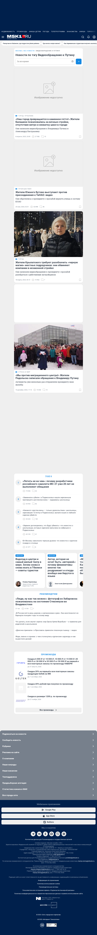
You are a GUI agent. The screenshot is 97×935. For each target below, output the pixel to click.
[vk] (39, 834)
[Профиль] (94, 37)
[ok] (45, 834)
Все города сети (10, 795)
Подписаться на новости (14, 734)
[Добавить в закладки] (80, 136)
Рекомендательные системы (48, 887)
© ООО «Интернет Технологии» (48, 919)
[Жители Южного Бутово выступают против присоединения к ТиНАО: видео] (48, 164)
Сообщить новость (11, 740)
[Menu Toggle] (3, 37)
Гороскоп (91, 31)
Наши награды (9, 764)
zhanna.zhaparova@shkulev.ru (41, 869)
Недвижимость (8, 31)
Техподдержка (9, 777)
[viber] (57, 834)
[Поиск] (83, 37)
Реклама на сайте (10, 752)
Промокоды (22, 31)
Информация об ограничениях (48, 880)
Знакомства (72, 31)
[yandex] (64, 834)
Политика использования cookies (48, 884)
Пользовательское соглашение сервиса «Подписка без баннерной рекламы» (48, 890)
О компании (8, 758)
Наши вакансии (9, 771)
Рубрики (6, 746)
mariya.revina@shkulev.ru (86, 861)
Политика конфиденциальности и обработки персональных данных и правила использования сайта (48, 893)
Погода (46, 31)
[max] (51, 834)
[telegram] (33, 834)
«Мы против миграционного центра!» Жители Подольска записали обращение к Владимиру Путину (47, 377)
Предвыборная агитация (14, 783)
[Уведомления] (88, 37)
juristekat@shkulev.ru (72, 858)
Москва (18, 51)
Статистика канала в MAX (14, 789)
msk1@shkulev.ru (59, 854)
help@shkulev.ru (53, 859)
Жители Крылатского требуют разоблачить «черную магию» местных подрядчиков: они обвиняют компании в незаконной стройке (46, 265)
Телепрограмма (58, 31)
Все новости (29, 51)
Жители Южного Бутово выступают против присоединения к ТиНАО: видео (41, 193)
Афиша (82, 31)
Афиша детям (35, 31)
